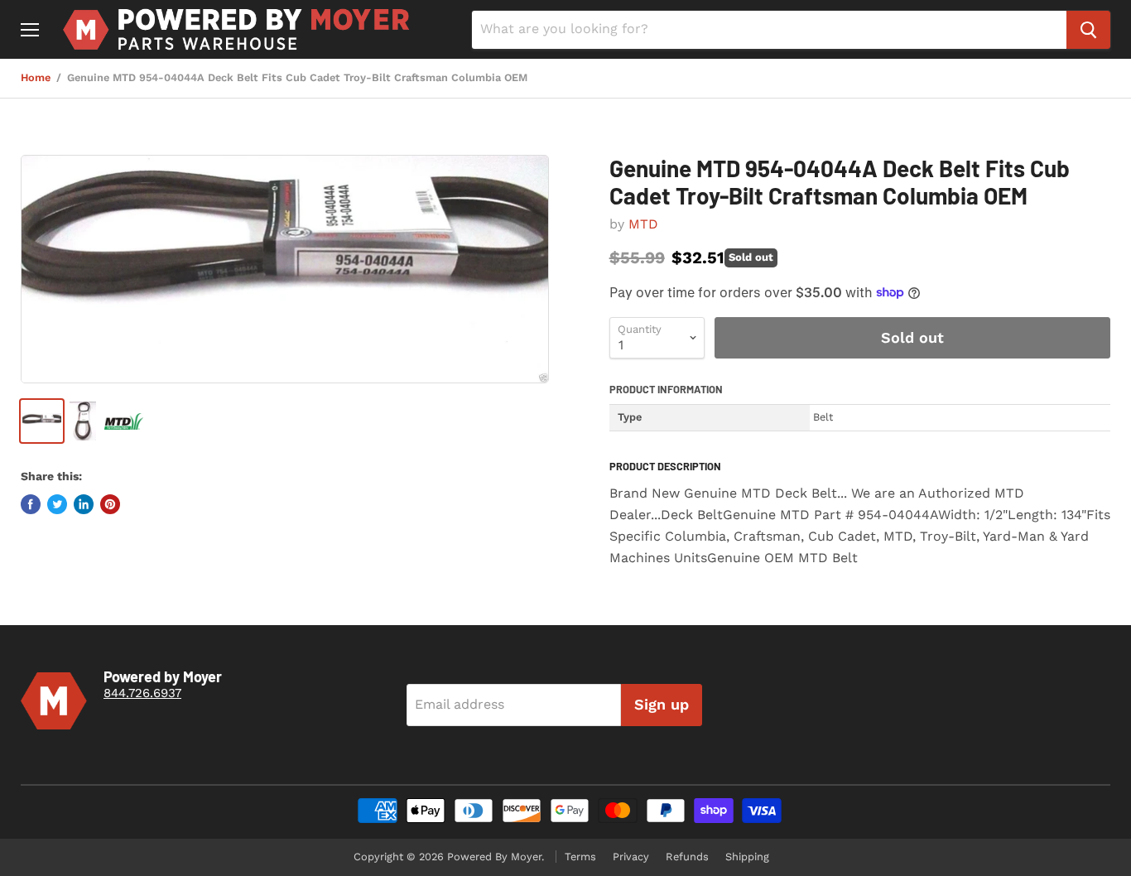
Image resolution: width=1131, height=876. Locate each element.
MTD (643, 224)
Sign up (661, 704)
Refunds (687, 856)
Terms (580, 856)
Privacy (631, 856)
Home (36, 78)
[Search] (1088, 30)
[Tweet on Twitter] (57, 504)
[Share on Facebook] (31, 504)
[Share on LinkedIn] (84, 504)
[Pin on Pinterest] (110, 504)
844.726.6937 (142, 693)
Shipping (747, 856)
